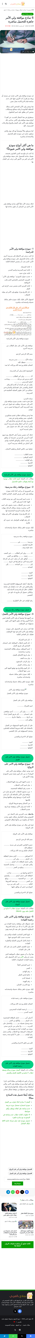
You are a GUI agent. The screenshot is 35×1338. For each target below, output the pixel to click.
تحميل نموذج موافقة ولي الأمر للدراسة (17, 475)
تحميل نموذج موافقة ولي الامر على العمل (17, 758)
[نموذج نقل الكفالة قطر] (25, 1207)
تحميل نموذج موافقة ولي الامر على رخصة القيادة (17, 1064)
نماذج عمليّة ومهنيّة (21, 10)
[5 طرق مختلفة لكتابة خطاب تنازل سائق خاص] (9, 1207)
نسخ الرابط (17, 1183)
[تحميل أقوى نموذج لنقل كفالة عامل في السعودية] (25, 1224)
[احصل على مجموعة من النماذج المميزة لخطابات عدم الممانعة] (9, 1224)
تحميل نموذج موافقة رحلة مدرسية (17, 610)
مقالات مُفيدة (26, 1325)
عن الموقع (18, 1325)
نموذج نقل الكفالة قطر (27, 1213)
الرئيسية (29, 10)
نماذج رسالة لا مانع (9, 10)
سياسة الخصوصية (9, 1325)
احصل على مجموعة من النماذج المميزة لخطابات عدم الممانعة (10, 1232)
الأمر (22, 957)
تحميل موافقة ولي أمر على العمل (20, 1173)
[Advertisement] (17, 74)
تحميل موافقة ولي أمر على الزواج (20, 1169)
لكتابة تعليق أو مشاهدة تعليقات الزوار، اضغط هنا (17, 1245)
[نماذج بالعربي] (17, 3)
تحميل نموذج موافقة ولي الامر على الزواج (17, 903)
